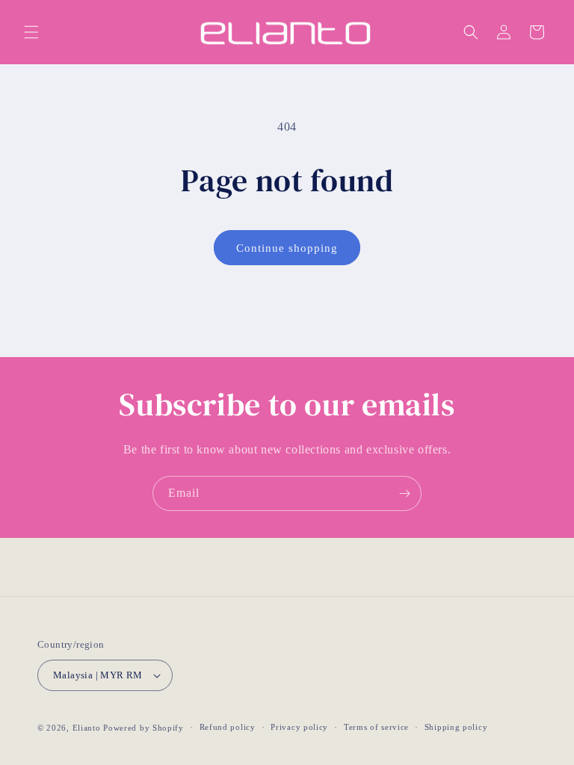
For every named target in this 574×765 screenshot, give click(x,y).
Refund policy (228, 726)
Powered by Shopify (143, 727)
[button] (31, 32)
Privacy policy (299, 726)
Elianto (86, 727)
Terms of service (376, 726)
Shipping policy (456, 726)
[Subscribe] (404, 493)
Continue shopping (287, 248)
